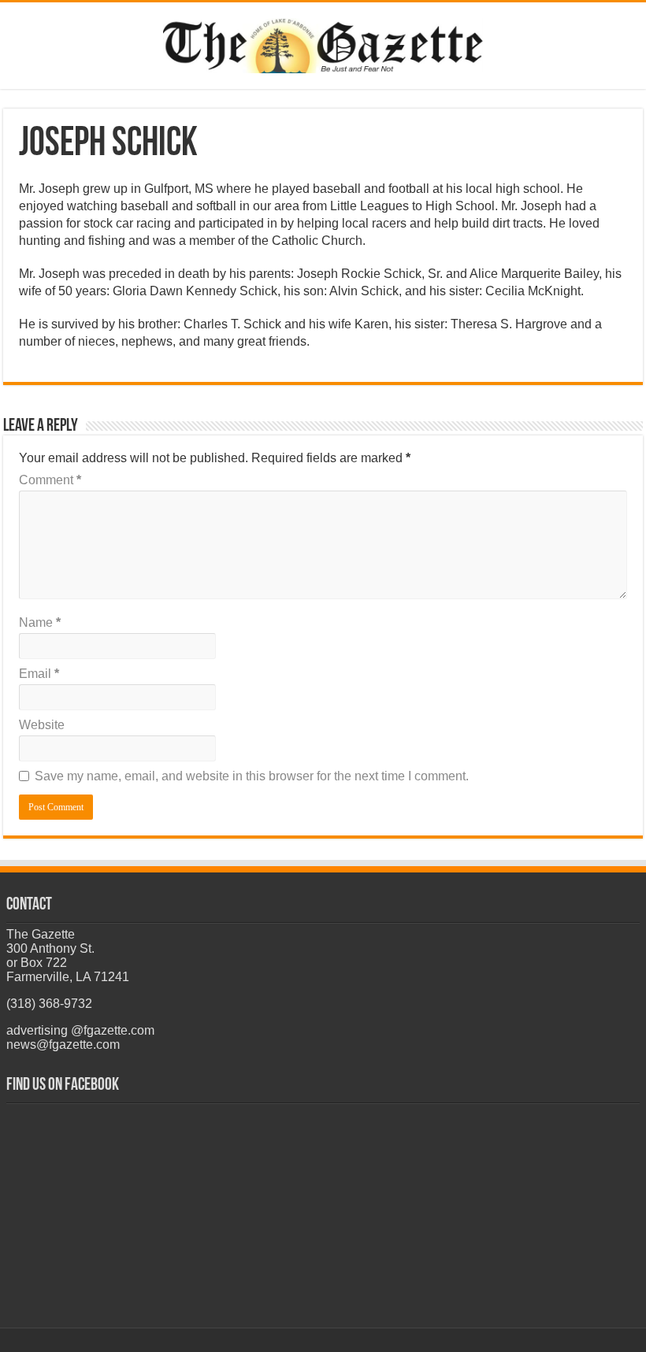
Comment (50, 480)
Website (42, 725)
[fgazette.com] (323, 42)
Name (40, 622)
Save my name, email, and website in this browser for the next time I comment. (252, 776)
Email (39, 673)
